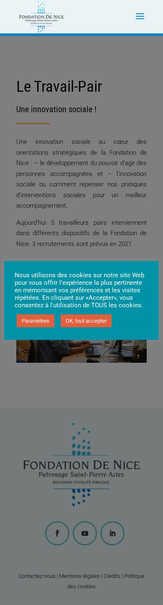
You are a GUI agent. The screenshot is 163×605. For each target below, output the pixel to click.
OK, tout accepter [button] (86, 321)
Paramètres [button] (35, 321)
